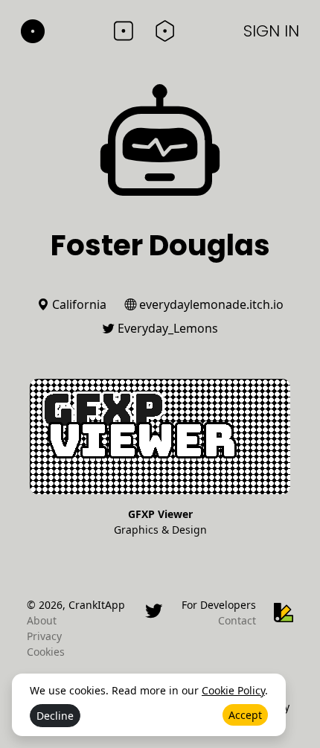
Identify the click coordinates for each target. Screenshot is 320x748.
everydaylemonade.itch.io (210, 304)
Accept (245, 715)
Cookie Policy (233, 690)
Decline (55, 716)
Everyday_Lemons (166, 328)
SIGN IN (271, 30)
